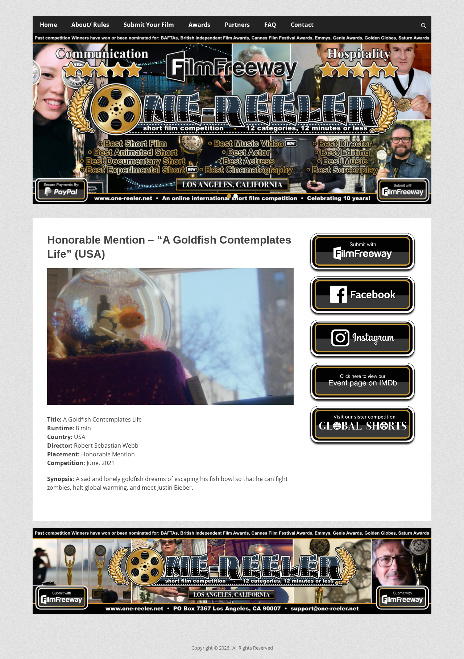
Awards (199, 25)
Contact (302, 25)
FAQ (270, 25)
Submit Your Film (149, 25)
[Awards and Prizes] (232, 118)
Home (48, 25)
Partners (237, 25)
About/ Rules (90, 25)
